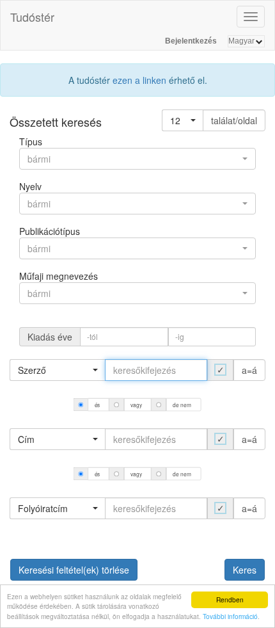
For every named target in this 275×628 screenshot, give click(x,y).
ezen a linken (139, 80)
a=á (249, 370)
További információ (230, 616)
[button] (182, 120)
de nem (182, 404)
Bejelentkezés (191, 40)
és (97, 404)
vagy (136, 404)
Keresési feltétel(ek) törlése (74, 569)
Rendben (230, 599)
